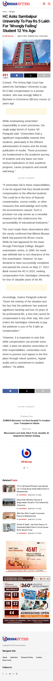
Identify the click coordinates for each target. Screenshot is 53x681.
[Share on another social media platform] (44, 75)
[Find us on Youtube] (10, 673)
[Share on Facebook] (16, 75)
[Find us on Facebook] (3, 673)
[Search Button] (49, 4)
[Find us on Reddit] (17, 673)
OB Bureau (9, 36)
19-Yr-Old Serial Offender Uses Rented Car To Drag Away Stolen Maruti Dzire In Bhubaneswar (33, 489)
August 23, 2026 (35, 495)
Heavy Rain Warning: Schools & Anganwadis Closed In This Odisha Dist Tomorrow (32, 502)
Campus (12, 12)
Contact (39, 657)
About (5, 657)
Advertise (14, 657)
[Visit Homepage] (16, 3)
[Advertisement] (26, 111)
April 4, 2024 (22, 36)
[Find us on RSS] (13, 673)
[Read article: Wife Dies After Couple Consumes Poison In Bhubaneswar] (9, 516)
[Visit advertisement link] (26, 556)
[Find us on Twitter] (6, 673)
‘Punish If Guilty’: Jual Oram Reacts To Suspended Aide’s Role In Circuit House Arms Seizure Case (32, 527)
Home (5, 12)
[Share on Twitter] (30, 75)
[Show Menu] (44, 4)
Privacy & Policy (27, 657)
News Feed (7, 660)
